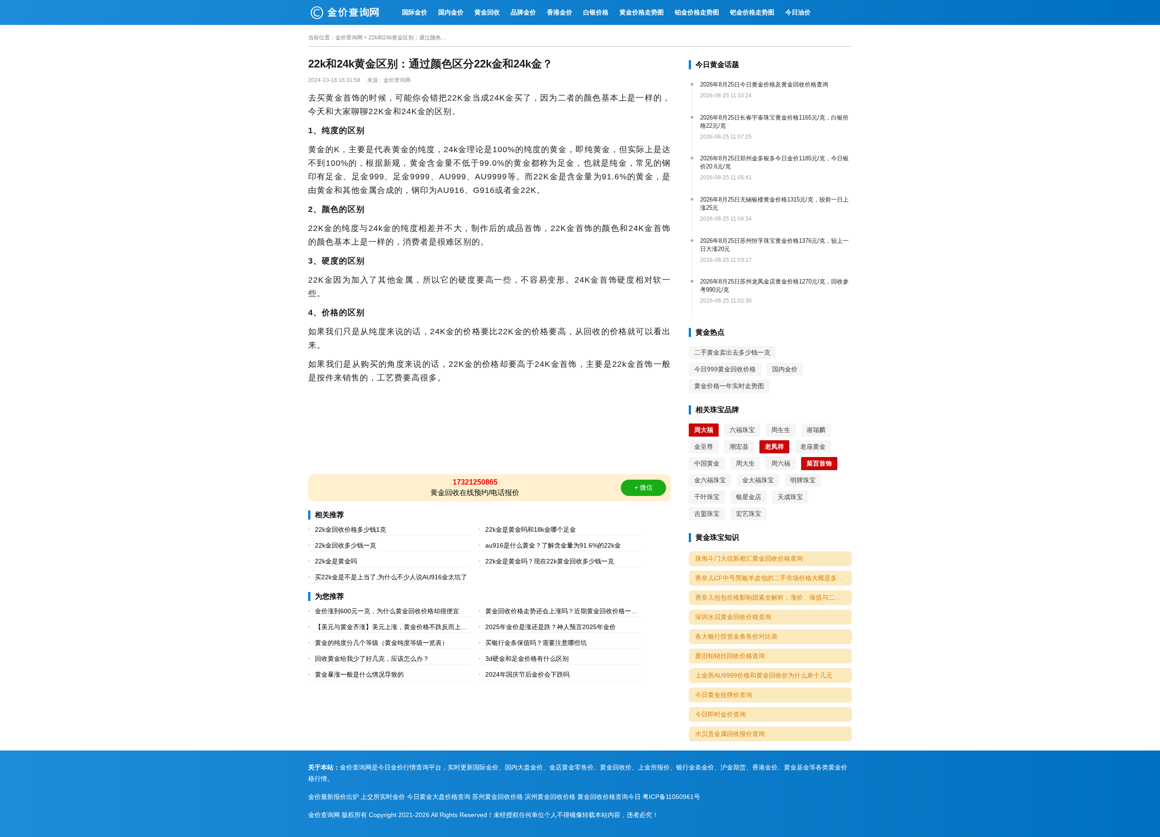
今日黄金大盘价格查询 (438, 796)
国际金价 (414, 12)
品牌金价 (523, 12)
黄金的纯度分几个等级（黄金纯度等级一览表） (381, 642)
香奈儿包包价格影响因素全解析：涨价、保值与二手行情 (773, 597)
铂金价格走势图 (697, 12)
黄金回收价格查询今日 (609, 796)
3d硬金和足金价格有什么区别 (527, 658)
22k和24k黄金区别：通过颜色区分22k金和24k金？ (409, 37)
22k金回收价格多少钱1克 (350, 529)
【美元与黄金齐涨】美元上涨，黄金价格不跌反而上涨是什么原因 (391, 628)
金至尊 (703, 446)
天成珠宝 (790, 496)
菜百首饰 (819, 463)
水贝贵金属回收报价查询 (730, 733)
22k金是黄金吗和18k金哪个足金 (530, 529)
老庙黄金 (813, 446)
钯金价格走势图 (752, 12)
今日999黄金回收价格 (725, 369)
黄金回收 (487, 12)
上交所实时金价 (383, 796)
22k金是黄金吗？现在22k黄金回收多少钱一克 (549, 561)
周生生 (780, 429)
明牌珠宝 (803, 480)
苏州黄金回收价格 (497, 796)
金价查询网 (348, 37)
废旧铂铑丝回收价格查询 (730, 655)
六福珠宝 (742, 429)
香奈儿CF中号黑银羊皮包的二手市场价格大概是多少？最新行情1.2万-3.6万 (773, 578)
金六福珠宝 (710, 480)
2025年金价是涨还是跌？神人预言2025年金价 (550, 626)
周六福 (780, 463)
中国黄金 (707, 463)
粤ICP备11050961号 (671, 796)
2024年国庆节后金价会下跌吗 (527, 674)
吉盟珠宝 (707, 513)
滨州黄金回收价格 (550, 796)
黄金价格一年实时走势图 (729, 386)
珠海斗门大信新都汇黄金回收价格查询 (749, 558)
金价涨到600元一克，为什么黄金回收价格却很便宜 (387, 611)
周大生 (745, 463)
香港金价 (559, 12)
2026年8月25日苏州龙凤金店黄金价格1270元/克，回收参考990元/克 (774, 285)
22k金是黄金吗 (336, 561)
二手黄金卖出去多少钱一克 (732, 352)
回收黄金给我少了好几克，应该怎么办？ (372, 658)
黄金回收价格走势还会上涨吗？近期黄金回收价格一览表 (561, 612)
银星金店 (748, 496)
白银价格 (596, 12)
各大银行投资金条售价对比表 (736, 636)
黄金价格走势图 (641, 12)
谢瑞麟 (816, 429)
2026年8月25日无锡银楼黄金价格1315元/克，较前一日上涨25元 (774, 203)
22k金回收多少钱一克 (345, 545)
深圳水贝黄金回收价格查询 (733, 617)
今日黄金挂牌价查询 (723, 694)
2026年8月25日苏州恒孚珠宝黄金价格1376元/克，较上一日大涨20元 (774, 244)
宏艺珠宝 (748, 513)
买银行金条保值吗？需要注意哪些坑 (536, 642)
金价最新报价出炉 (333, 796)
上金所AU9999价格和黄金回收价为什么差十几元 (763, 675)
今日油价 (798, 12)
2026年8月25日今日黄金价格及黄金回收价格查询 (764, 84)
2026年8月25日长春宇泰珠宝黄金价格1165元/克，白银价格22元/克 (774, 121)
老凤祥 (774, 446)
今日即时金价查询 (720, 714)
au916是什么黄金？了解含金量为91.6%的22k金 (553, 545)
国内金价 (451, 12)
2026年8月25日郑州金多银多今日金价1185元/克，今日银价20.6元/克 (774, 162)
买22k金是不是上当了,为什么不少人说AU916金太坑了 (391, 577)
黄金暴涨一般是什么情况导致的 (359, 674)
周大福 (703, 429)
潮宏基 (739, 446)
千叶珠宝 (707, 496)
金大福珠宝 (758, 480)
